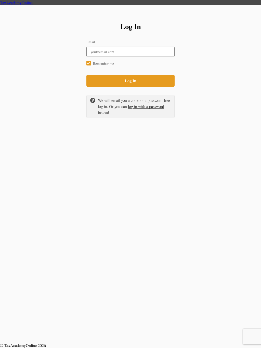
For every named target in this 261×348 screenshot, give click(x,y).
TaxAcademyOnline (16, 2)
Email (90, 41)
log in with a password (146, 106)
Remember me (103, 63)
